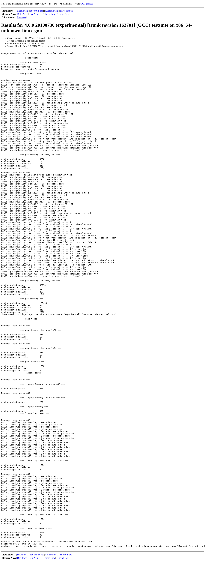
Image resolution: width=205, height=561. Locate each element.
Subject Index (36, 10)
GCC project (86, 3)
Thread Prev (49, 14)
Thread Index (66, 10)
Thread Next (63, 14)
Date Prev (22, 14)
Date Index (22, 10)
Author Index (51, 10)
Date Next (34, 14)
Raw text (21, 17)
